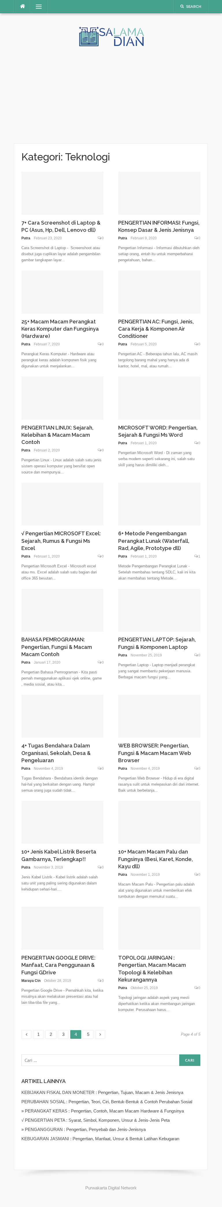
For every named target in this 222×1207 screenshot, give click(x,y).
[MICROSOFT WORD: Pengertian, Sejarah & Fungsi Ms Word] (159, 397)
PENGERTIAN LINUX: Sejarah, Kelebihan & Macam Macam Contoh (57, 435)
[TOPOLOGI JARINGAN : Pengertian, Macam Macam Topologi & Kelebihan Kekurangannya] (159, 927)
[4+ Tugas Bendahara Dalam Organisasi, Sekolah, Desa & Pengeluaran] (62, 715)
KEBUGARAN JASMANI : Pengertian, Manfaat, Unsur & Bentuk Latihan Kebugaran (100, 1138)
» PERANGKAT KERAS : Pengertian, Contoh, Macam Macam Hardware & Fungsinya (102, 1110)
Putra (25, 238)
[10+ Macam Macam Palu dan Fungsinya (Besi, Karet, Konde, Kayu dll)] (159, 821)
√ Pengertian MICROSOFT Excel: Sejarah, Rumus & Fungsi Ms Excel (61, 540)
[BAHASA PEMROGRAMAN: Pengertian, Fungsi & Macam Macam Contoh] (62, 609)
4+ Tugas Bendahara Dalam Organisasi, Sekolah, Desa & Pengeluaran (56, 753)
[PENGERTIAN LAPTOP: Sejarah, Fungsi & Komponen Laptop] (159, 609)
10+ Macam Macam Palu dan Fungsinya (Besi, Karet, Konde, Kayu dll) (155, 859)
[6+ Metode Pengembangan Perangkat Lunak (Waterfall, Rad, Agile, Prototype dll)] (159, 503)
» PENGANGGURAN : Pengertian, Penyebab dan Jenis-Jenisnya (83, 1129)
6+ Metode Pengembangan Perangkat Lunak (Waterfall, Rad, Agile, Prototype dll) (153, 540)
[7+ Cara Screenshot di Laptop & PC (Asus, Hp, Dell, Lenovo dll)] (62, 192)
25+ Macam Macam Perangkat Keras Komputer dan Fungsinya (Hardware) (60, 329)
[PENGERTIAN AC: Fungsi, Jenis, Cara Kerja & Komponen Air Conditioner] (159, 291)
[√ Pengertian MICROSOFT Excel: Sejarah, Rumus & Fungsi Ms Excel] (62, 503)
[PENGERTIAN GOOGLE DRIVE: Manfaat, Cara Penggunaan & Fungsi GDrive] (62, 927)
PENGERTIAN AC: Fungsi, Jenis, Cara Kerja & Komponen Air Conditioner (156, 329)
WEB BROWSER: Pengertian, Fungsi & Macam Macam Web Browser (154, 753)
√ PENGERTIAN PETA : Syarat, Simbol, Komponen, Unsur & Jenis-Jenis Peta (95, 1120)
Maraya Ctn (30, 981)
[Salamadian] (111, 36)
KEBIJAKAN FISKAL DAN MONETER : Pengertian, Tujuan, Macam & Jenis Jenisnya (102, 1092)
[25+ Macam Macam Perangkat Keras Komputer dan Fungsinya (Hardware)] (62, 291)
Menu (36, 6)
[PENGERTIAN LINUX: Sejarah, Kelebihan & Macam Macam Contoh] (62, 397)
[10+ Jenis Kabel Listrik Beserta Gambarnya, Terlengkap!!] (62, 821)
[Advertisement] (111, 89)
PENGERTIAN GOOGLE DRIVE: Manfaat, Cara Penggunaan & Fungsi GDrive (58, 965)
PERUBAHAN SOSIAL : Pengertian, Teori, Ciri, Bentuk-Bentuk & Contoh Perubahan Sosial (106, 1101)
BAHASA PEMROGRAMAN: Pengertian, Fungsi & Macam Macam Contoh (56, 646)
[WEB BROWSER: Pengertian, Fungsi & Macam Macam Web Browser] (159, 715)
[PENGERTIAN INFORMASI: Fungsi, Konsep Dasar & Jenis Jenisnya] (159, 192)
